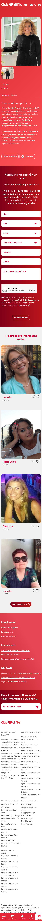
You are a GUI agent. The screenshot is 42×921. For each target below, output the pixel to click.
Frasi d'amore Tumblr (9, 655)
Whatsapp (29, 156)
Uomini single (26, 816)
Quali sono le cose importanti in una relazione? (21, 673)
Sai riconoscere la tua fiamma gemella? (17, 659)
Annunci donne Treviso (10, 742)
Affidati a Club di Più (29, 737)
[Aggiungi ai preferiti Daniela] (37, 591)
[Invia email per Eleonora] (33, 526)
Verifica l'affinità (21, 318)
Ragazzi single (27, 818)
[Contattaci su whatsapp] (39, 4)
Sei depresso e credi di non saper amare (18, 677)
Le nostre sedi (7, 632)
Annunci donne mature (10, 739)
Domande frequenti (9, 628)
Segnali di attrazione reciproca (13, 682)
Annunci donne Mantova (11, 764)
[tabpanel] (21, 123)
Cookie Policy (31, 913)
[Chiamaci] (35, 4)
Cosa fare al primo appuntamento (15, 650)
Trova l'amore (26, 824)
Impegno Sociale (8, 636)
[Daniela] (21, 563)
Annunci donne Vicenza (10, 756)
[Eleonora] (21, 498)
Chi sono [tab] (5, 95)
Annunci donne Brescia (10, 767)
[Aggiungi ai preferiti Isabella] (37, 397)
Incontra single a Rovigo (10, 816)
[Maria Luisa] (21, 434)
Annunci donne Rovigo (10, 761)
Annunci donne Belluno (10, 759)
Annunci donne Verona (10, 753)
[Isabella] (21, 369)
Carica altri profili (19, 604)
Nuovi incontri (26, 821)
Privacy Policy (19, 913)
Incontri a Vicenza (8, 841)
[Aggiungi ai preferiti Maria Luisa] (37, 462)
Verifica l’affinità (10, 156)
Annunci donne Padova (10, 745)
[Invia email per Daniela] (33, 590)
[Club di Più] (11, 4)
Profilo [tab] (14, 95)
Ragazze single (27, 804)
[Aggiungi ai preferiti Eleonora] (37, 526)
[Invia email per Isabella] (33, 396)
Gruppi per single (28, 813)
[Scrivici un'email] (31, 4)
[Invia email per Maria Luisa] (33, 461)
